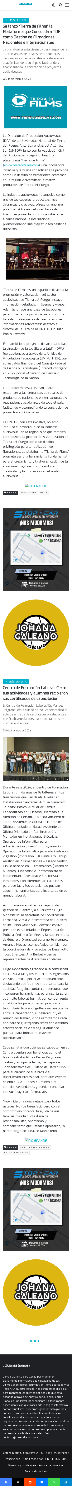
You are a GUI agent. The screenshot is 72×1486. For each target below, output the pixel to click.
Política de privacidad (51, 1465)
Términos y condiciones (22, 1465)
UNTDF (43, 492)
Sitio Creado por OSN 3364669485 (45, 1459)
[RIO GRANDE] (36, 486)
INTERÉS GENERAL (16, 20)
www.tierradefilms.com (21, 165)
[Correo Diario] (18, 5)
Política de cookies (36, 1471)
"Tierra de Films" (28, 492)
